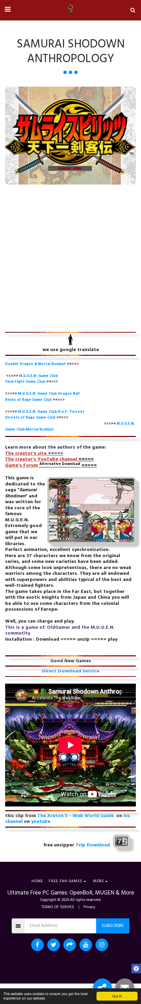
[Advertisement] (70, 258)
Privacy (89, 907)
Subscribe (113, 926)
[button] (7, 10)
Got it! (117, 996)
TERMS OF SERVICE (57, 907)
